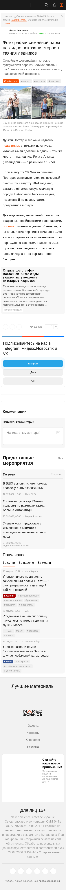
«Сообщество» (19, 20)
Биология (9, 595)
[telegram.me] (45, 871)
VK (33, 381)
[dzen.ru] (37, 871)
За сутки (9, 562)
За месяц (44, 562)
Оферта (33, 725)
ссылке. (7, 23)
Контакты (33, 732)
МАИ (10, 631)
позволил (9, 226)
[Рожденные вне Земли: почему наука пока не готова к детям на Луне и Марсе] (57, 620)
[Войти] (61, 5)
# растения (31, 600)
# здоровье (32, 631)
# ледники (39, 81)
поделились (11, 145)
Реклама (33, 746)
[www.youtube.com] (29, 871)
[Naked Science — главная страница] (19, 5)
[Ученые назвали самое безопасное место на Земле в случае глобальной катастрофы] (57, 651)
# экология (54, 81)
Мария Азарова (33, 516)
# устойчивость (12, 670)
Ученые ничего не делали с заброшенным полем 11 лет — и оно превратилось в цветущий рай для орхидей (26, 583)
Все (60, 458)
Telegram (33, 363)
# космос (8, 635)
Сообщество (10, 81)
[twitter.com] (13, 871)
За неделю (26, 562)
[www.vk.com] (21, 871)
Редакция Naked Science (16, 545)
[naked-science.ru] (53, 871)
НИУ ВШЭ (30, 494)
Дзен (33, 372)
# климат (25, 81)
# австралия (22, 661)
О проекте (33, 739)
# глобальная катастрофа (17, 666)
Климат (8, 661)
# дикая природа (13, 600)
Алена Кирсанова (18, 30)
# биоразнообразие (28, 595)
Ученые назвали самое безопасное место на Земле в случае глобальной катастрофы (26, 651)
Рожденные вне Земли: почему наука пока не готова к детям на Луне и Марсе (25, 620)
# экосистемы (26, 605)
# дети (19, 631)
